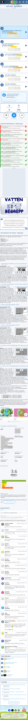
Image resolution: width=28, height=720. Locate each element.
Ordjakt (8, 666)
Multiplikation (9, 674)
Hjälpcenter (21, 714)
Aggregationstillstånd (7, 438)
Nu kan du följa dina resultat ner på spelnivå (14, 698)
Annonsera (16, 714)
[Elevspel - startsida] (1, 2)
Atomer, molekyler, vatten (20, 417)
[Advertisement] (14, 16)
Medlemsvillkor (22, 715)
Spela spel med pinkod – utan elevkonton (13, 691)
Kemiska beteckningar (4, 447)
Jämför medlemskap (9, 99)
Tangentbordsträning (11, 662)
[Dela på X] (12, 710)
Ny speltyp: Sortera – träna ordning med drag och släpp (14, 695)
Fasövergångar (5, 440)
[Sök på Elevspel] (19, 2)
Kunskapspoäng (9, 111)
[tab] (8, 421)
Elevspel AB (10, 714)
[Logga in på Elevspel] (23, 2)
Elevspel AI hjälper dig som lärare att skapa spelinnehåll (14, 685)
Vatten (3, 437)
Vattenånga (4, 441)
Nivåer (18, 107)
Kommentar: (3, 516)
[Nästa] (26, 414)
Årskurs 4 (17, 429)
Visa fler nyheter (14, 702)
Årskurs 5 (17, 431)
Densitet (3, 443)
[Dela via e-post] (18, 710)
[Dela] (21, 115)
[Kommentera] (14, 115)
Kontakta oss (5, 715)
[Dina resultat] (17, 2)
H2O (2, 449)
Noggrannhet (19, 111)
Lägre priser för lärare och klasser (12, 688)
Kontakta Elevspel (9, 502)
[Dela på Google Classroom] (15, 710)
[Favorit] (6, 115)
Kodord (8, 670)
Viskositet (9, 443)
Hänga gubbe (9, 658)
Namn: (2, 509)
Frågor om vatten (4, 417)
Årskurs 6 (17, 432)
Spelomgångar (9, 107)
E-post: (2, 512)
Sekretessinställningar (14, 717)
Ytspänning (4, 444)
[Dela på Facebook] (9, 710)
